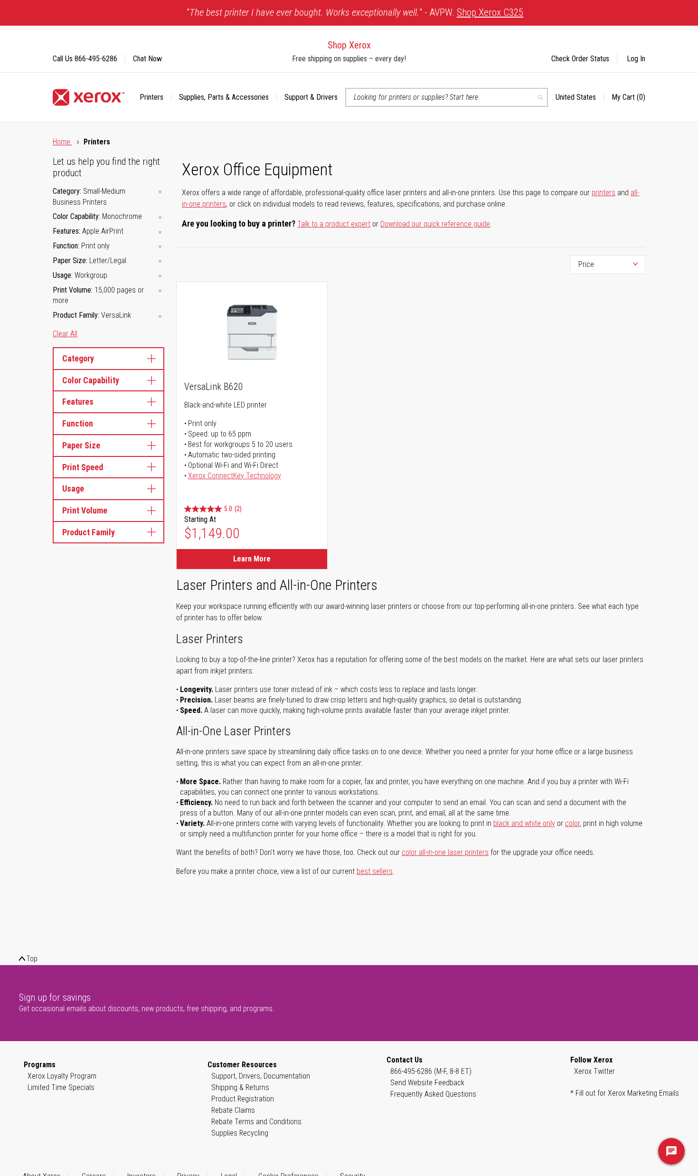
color (572, 823)
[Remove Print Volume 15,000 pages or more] (160, 290)
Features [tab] (78, 402)
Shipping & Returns (240, 1087)
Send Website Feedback (427, 1082)
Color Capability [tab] (90, 380)
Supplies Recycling (239, 1133)
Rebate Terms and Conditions (256, 1121)
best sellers (375, 871)
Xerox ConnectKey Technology (234, 475)
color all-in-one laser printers (445, 852)
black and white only (524, 823)
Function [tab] (77, 423)
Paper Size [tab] (81, 445)
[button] (580, 97)
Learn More (252, 558)
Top (32, 958)
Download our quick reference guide (435, 223)
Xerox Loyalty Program (62, 1076)
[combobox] (446, 97)
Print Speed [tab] (82, 467)
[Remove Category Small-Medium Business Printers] (160, 192)
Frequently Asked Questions (433, 1094)
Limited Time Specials (61, 1087)
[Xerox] (88, 97)
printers (603, 192)
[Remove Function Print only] (160, 246)
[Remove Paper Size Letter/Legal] (160, 261)
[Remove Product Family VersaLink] (160, 316)
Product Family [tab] (88, 532)
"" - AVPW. (355, 12)
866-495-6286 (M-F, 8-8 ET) (431, 1071)
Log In (636, 58)
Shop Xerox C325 (490, 12)
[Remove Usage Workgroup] (160, 276)
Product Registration (242, 1098)
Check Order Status (580, 58)
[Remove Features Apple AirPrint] (160, 232)
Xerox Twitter (594, 1071)
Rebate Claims (233, 1110)
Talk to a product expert (333, 223)
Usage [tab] (73, 488)
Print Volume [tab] (84, 510)
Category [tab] (78, 358)
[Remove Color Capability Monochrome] (160, 217)
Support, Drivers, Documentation (260, 1076)
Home (62, 141)
